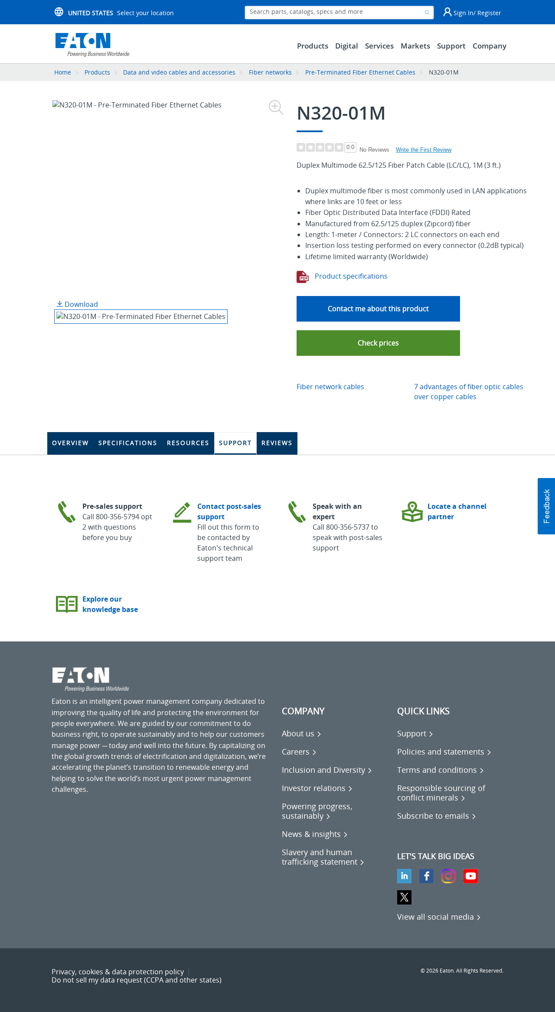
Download (80, 304)
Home (62, 72)
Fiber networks (270, 72)
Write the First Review (423, 149)
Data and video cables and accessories (180, 72)
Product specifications (350, 276)
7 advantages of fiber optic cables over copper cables (468, 391)
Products (97, 72)
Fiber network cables (330, 386)
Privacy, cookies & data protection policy (118, 971)
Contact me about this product (378, 308)
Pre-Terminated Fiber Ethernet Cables (360, 72)
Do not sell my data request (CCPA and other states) (137, 980)
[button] (378, 343)
